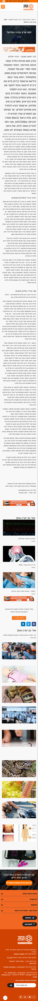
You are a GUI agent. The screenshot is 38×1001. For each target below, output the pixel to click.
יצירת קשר (32, 963)
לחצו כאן (10, 958)
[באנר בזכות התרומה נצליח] (19, 503)
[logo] (28, 7)
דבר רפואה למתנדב (14, 20)
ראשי (33, 20)
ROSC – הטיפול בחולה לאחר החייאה (23, 591)
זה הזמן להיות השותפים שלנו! (20, 883)
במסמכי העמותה (19, 954)
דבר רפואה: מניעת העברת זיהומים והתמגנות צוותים (19, 635)
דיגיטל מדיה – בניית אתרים (16, 973)
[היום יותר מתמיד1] (19, 49)
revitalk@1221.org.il (24, 490)
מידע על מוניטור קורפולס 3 (26, 539)
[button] (34, 624)
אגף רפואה (26, 20)
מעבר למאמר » (33, 637)
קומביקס (29, 975)
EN (25, 1)
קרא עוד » (33, 541)
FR (28, 1)
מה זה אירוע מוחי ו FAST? (27, 565)
